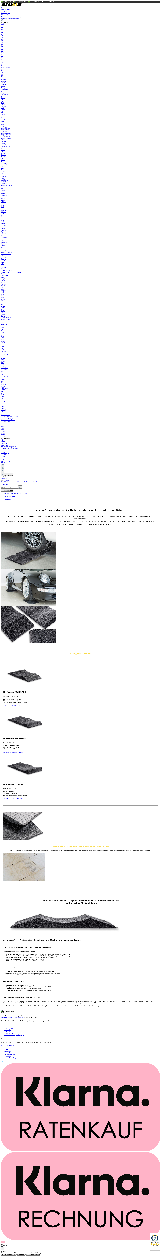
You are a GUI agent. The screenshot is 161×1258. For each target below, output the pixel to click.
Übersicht (4, 482)
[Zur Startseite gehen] (12, 6)
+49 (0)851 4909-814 (7, 1017)
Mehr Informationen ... (58, 1253)
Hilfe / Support (8, 1028)
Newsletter (7, 1030)
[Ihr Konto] (2, 471)
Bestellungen (36, 482)
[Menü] (2, 465)
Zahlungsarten (28, 482)
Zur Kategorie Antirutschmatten (10, 18)
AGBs (6, 1049)
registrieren (7, 480)
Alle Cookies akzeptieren (33, 1254)
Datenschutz (8, 1056)
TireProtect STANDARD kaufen (12, 798)
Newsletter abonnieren (7, 1045)
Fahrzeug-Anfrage (9, 1033)
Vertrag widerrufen (10, 1054)
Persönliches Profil (12, 482)
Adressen (21, 482)
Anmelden (4, 478)
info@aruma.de (18, 1017)
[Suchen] (2, 468)
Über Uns (7, 1031)
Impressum (7, 1051)
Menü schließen (8, 475)
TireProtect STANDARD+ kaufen (13, 752)
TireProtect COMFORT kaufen (12, 706)
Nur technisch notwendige (8, 1254)
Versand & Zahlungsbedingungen (14, 1035)
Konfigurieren (20, 1254)
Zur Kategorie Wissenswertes (9, 448)
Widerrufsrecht (8, 1053)
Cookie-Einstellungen (10, 1058)
